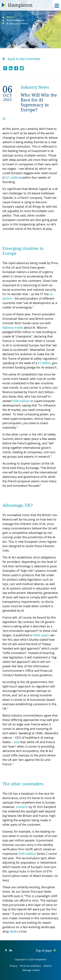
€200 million (21, 401)
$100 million (27, 853)
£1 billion (44, 363)
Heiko (14, 931)
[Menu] (55, 5)
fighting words (12, 327)
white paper (41, 635)
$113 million (12, 177)
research (22, 807)
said (16, 742)
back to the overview (23, 59)
